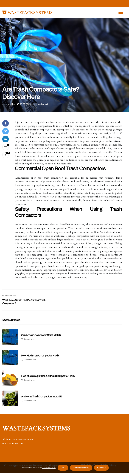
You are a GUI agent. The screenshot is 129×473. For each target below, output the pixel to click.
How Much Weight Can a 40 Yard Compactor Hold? (48, 376)
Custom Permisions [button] (81, 467)
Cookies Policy (49, 467)
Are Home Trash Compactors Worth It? (41, 396)
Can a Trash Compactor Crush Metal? (41, 335)
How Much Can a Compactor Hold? (40, 355)
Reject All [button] (101, 467)
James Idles (10, 104)
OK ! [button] (63, 467)
